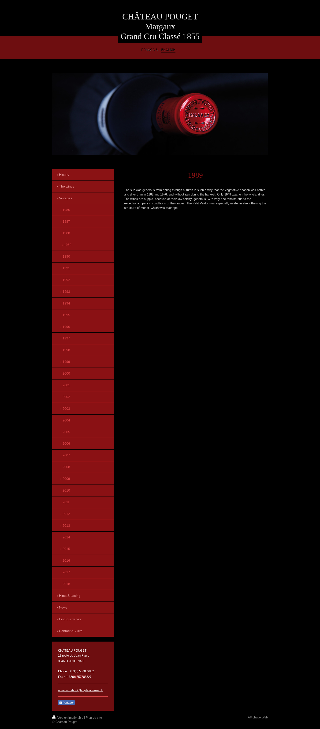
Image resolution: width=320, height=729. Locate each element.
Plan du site (94, 717)
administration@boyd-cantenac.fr (80, 690)
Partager (68, 702)
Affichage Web (258, 717)
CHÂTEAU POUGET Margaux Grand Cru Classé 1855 (160, 26)
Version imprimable (70, 717)
